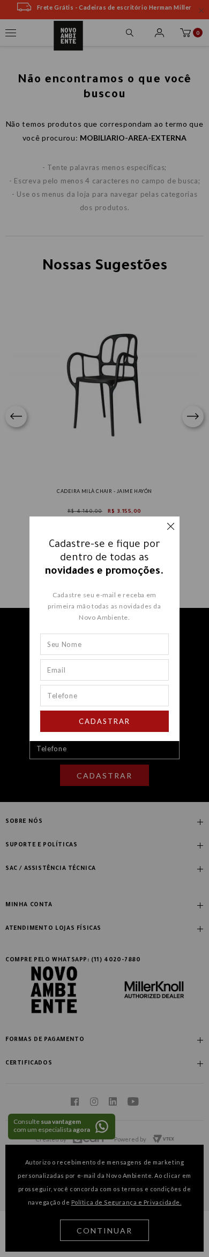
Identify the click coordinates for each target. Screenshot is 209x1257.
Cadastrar (104, 721)
